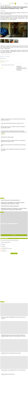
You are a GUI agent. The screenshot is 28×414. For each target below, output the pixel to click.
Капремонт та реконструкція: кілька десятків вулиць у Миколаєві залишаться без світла (13, 119)
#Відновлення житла (2, 56)
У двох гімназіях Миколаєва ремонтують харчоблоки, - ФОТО (12, 123)
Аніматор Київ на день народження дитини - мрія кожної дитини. (13, 370)
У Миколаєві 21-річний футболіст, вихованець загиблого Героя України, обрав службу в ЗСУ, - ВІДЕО (13, 203)
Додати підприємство (14, 253)
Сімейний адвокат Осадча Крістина (7, 374)
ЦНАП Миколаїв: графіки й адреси (7, 137)
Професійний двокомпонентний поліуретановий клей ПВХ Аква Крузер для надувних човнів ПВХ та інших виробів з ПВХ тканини (13, 336)
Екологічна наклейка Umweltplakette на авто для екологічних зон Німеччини (13, 318)
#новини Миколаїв (8, 56)
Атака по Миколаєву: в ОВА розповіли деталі (10, 200)
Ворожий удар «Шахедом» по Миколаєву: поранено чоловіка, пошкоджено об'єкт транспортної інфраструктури (14, 209)
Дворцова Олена (4, 58)
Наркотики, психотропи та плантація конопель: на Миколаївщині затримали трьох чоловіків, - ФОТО (13, 141)
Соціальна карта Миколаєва (9, 223)
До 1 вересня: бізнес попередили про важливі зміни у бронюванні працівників (13, 150)
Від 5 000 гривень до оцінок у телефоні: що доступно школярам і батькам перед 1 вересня (13, 127)
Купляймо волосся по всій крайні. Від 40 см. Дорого (11, 353)
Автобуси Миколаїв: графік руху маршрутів (10, 206)
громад (8, 19)
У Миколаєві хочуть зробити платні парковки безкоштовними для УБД (13, 145)
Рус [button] (25, 3)
